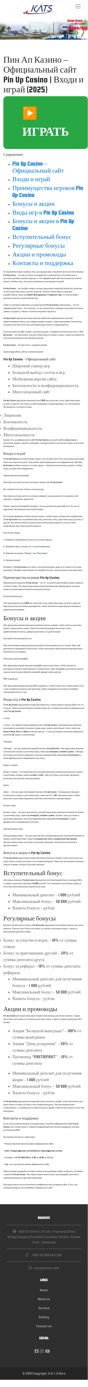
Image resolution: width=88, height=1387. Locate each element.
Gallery (44, 1317)
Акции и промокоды (39, 254)
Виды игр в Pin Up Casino (43, 212)
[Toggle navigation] (78, 6)
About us (44, 1299)
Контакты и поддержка (42, 263)
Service (44, 1308)
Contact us (44, 1326)
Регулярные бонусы (38, 245)
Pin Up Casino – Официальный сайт (38, 167)
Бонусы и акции (33, 203)
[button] (6, 29)
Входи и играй (31, 179)
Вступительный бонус (41, 236)
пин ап (31, 546)
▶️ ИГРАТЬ (45, 122)
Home (44, 1290)
